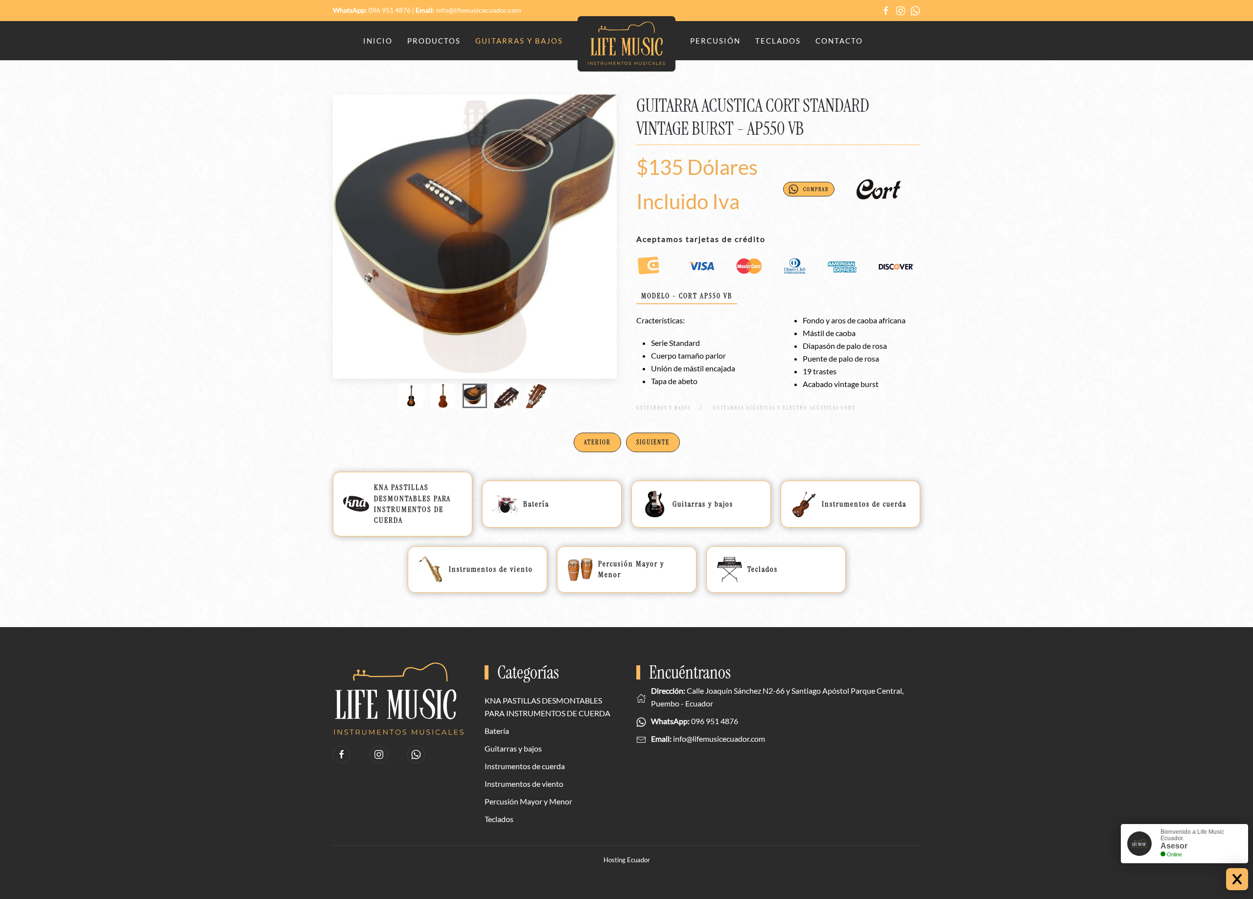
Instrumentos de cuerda (525, 766)
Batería (497, 730)
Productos (434, 40)
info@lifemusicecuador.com (478, 10)
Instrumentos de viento (524, 783)
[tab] (411, 396)
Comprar (816, 189)
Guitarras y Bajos (519, 40)
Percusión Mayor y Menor (528, 801)
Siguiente (653, 442)
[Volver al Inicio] (626, 44)
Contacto (839, 40)
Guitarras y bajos (513, 748)
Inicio (378, 40)
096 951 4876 (390, 10)
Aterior (597, 442)
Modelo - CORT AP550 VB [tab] (686, 296)
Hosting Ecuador (626, 860)
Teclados (778, 40)
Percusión (715, 40)
